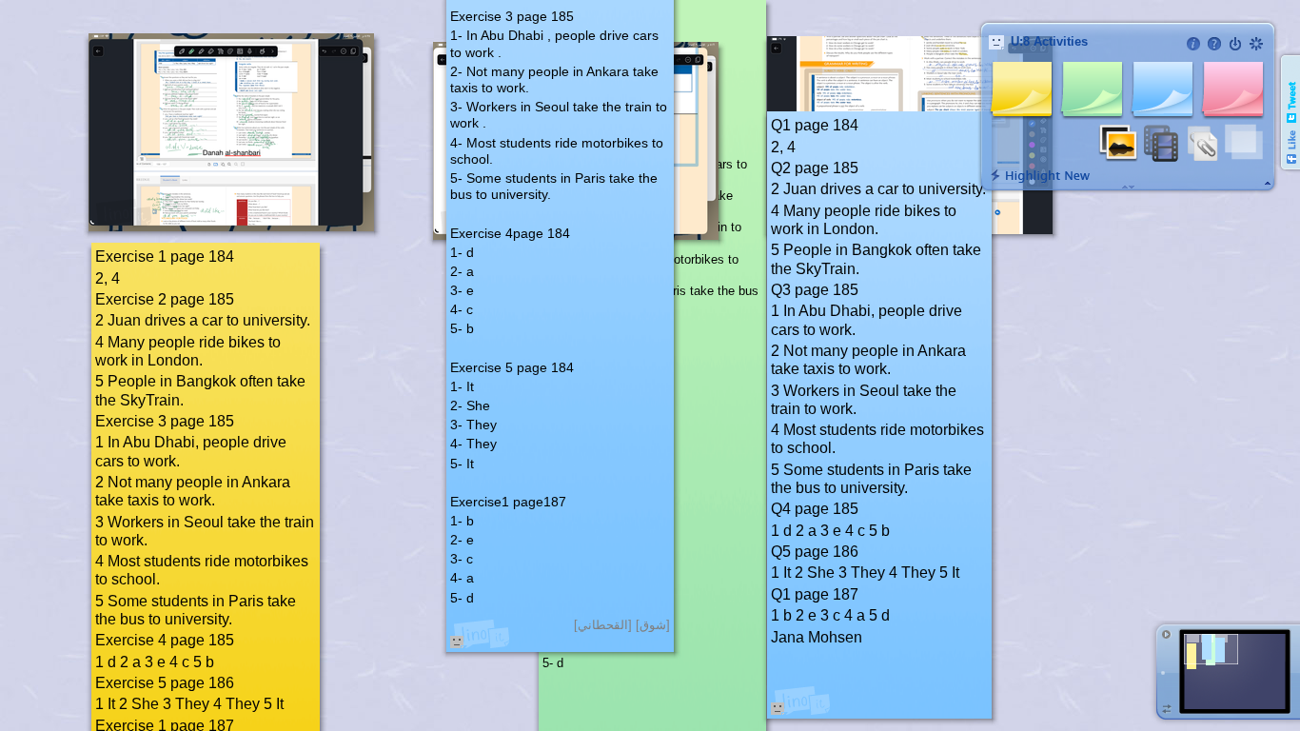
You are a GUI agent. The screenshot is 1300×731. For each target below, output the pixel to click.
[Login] (1235, 43)
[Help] (1214, 43)
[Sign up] (1256, 43)
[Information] (1193, 43)
